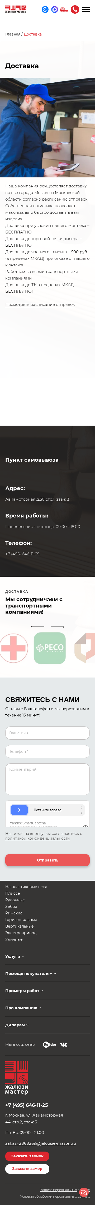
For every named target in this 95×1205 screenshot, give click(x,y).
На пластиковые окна (26, 886)
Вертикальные (19, 926)
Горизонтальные (21, 919)
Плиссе (12, 893)
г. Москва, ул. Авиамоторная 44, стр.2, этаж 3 (34, 1118)
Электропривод (20, 932)
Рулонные (15, 900)
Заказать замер (27, 1168)
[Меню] (86, 9)
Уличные (14, 939)
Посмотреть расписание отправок (40, 304)
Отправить (47, 860)
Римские (14, 913)
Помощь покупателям (29, 973)
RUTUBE (49, 1045)
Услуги (12, 956)
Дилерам (15, 1024)
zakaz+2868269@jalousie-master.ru (40, 1143)
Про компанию (21, 1007)
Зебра (11, 906)
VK (63, 1045)
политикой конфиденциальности (37, 838)
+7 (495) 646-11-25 (75, 9)
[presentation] (37, 627)
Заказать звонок (27, 1156)
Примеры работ (22, 990)
